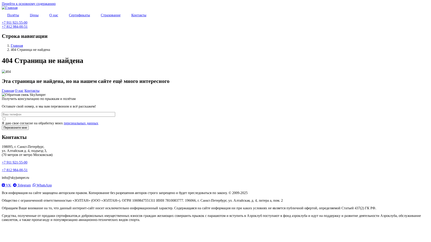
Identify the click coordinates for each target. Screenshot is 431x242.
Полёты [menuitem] (13, 15)
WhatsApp (44, 185)
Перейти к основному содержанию (29, 4)
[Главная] (10, 8)
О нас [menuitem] (53, 15)
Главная (17, 46)
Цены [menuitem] (34, 15)
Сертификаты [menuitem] (79, 15)
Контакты (32, 91)
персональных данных (81, 123)
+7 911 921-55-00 (14, 22)
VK (8, 185)
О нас (19, 91)
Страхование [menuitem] (111, 15)
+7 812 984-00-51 (15, 26)
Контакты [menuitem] (138, 15)
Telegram (24, 185)
